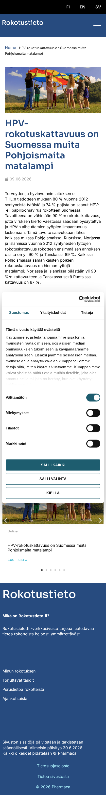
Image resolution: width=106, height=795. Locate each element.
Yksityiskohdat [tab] (53, 312)
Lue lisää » (17, 559)
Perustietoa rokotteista (23, 689)
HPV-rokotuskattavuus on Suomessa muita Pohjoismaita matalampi (47, 547)
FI (68, 7)
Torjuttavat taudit (18, 680)
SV (98, 7)
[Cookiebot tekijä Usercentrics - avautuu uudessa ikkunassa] (78, 299)
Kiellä (53, 493)
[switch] (93, 413)
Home (10, 47)
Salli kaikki (53, 465)
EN (83, 7)
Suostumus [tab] (19, 312)
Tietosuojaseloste (53, 765)
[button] (5, 520)
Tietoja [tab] (87, 312)
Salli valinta (53, 479)
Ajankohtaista (14, 698)
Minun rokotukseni (19, 671)
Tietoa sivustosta (53, 776)
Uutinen (13, 531)
